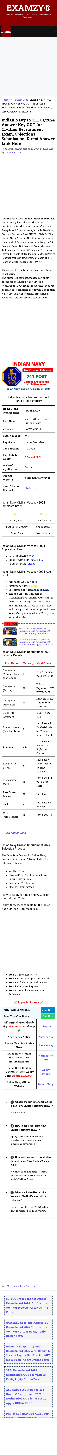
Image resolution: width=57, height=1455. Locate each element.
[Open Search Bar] (55, 31)
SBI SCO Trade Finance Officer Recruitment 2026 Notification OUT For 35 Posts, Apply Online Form (35, 631)
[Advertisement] (28, 66)
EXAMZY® (28, 7)
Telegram (46, 1026)
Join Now (47, 1009)
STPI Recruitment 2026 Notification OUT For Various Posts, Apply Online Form (26, 1374)
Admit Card (30, 1286)
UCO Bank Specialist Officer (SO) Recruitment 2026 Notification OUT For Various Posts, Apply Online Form (36, 642)
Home (5, 99)
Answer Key (45, 1036)
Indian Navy (46, 1084)
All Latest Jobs (19, 99)
